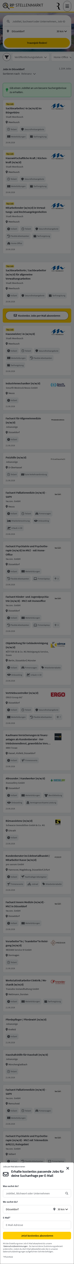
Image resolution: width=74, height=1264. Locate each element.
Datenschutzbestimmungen (15, 1246)
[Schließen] (68, 1168)
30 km (61, 1209)
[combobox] (34, 1193)
